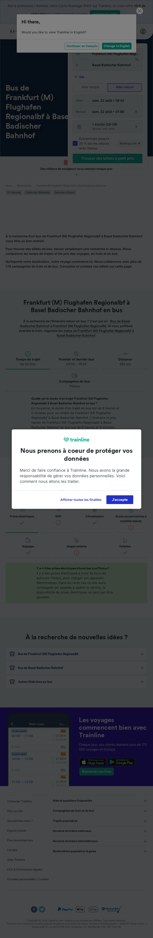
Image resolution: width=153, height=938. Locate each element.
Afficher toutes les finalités (81, 500)
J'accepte (120, 499)
